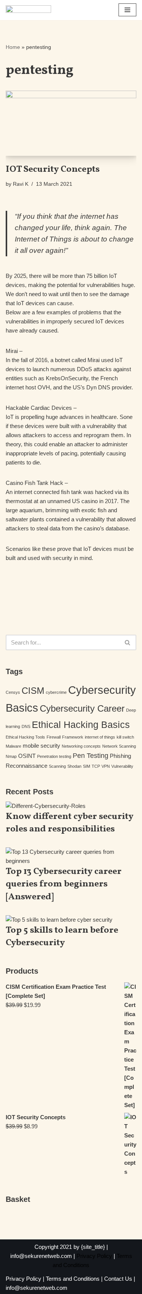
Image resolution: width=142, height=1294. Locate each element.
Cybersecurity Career (82, 708)
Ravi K (20, 184)
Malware (13, 746)
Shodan (74, 766)
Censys (13, 692)
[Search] (127, 642)
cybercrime (56, 692)
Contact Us (118, 1278)
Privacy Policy (94, 1256)
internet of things (100, 737)
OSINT (27, 756)
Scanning (57, 766)
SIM (86, 766)
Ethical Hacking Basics (81, 724)
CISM (33, 690)
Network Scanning (119, 746)
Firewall (54, 737)
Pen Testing (90, 755)
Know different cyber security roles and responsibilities (69, 823)
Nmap (11, 756)
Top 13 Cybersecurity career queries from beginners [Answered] (64, 884)
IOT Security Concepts (53, 169)
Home (13, 47)
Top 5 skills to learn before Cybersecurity (62, 937)
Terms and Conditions (73, 1278)
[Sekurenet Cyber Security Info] (28, 10)
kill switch (125, 737)
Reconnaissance (26, 765)
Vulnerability (122, 766)
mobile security (41, 745)
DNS (26, 726)
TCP (96, 766)
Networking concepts (81, 746)
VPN (105, 766)
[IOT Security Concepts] (71, 123)
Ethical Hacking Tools (25, 737)
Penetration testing (54, 756)
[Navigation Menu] (127, 9)
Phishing (120, 756)
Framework (72, 737)
